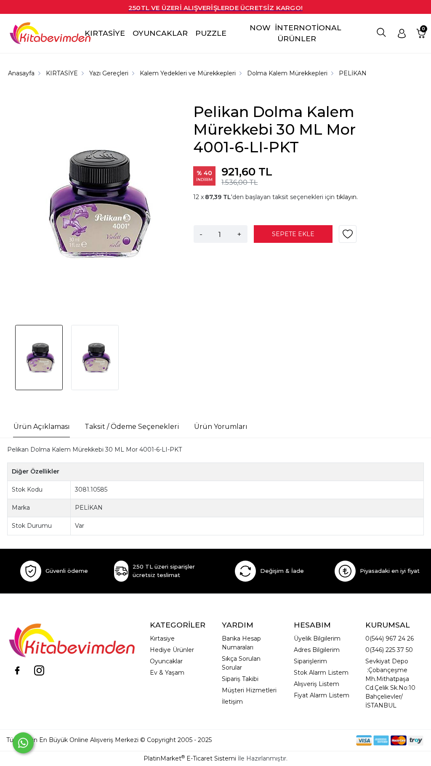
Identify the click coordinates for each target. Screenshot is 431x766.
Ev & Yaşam (167, 672)
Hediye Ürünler (172, 650)
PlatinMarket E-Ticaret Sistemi (190, 758)
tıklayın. (347, 197)
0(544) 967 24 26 (389, 638)
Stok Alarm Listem (321, 672)
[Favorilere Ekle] (348, 237)
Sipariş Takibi (240, 679)
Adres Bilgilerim (317, 650)
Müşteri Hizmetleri (249, 690)
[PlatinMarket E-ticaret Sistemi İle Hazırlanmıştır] (327, 740)
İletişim (232, 701)
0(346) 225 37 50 (389, 650)
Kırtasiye (162, 638)
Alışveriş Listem (316, 684)
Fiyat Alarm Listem (321, 695)
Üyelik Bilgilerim (317, 638)
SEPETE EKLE (293, 234)
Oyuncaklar (166, 661)
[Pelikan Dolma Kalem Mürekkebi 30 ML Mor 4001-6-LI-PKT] (95, 204)
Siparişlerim (310, 661)
